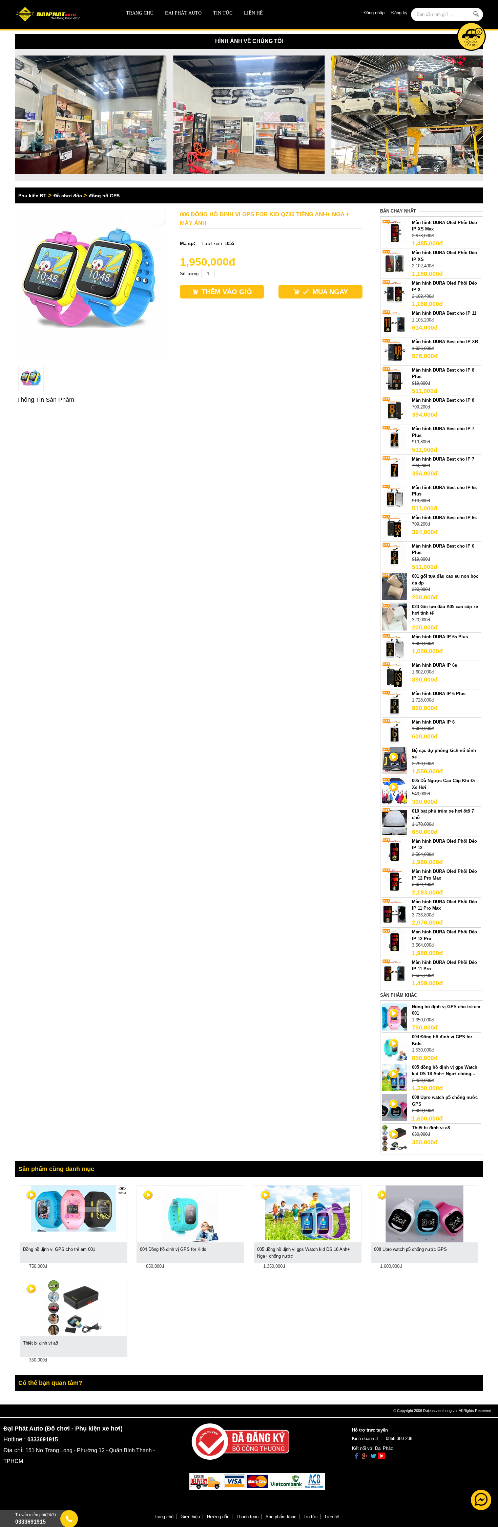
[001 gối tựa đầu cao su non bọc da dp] (394, 586)
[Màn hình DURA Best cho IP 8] (394, 410)
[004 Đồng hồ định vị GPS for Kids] (190, 1213)
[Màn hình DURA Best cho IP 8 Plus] (394, 379)
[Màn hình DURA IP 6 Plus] (394, 703)
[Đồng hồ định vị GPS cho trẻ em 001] (73, 1208)
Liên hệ (253, 13)
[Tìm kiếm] (476, 14)
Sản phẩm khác (281, 1516)
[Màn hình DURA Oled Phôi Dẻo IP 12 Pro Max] (394, 881)
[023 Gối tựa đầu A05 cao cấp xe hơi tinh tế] (394, 616)
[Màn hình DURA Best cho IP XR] (394, 351)
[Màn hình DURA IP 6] (394, 731)
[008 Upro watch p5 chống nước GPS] (424, 1213)
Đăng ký (399, 12)
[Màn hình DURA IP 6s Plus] (394, 646)
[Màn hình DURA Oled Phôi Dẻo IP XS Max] (394, 232)
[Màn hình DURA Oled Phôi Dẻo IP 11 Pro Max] (394, 911)
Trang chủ (139, 13)
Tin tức (222, 13)
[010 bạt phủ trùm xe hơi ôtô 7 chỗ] (394, 820)
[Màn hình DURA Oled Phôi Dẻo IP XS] (394, 262)
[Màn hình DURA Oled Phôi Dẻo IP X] (394, 292)
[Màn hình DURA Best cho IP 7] (394, 468)
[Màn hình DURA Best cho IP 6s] (394, 527)
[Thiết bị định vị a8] (73, 1307)
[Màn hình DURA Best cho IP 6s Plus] (394, 497)
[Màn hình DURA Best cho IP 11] (394, 323)
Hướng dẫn (218, 1516)
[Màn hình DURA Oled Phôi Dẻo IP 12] (394, 851)
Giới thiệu (190, 1516)
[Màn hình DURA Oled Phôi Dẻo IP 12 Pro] (394, 942)
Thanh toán (247, 1516)
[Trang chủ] (61, 14)
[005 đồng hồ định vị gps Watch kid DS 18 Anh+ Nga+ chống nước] (307, 1212)
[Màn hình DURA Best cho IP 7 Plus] (394, 438)
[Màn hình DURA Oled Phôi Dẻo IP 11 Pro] (394, 972)
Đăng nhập (374, 12)
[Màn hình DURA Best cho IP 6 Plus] (394, 555)
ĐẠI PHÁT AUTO (183, 13)
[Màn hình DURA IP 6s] (394, 675)
